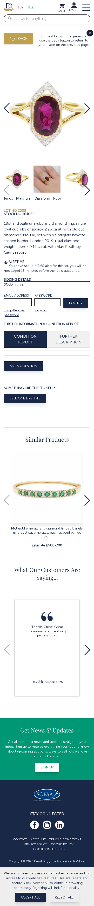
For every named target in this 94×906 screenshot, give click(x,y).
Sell (30, 7)
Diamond (42, 198)
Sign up (47, 767)
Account (38, 839)
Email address (16, 295)
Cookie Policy (62, 844)
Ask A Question (23, 366)
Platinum (23, 198)
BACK (22, 38)
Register (40, 310)
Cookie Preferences (49, 849)
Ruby (57, 198)
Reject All (64, 897)
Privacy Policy (35, 844)
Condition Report (25, 339)
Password (43, 295)
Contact (20, 839)
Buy (20, 7)
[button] (7, 108)
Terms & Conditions (65, 839)
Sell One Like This (25, 398)
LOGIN (74, 10)
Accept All (30, 897)
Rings (8, 198)
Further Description (68, 339)
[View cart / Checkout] (61, 5)
